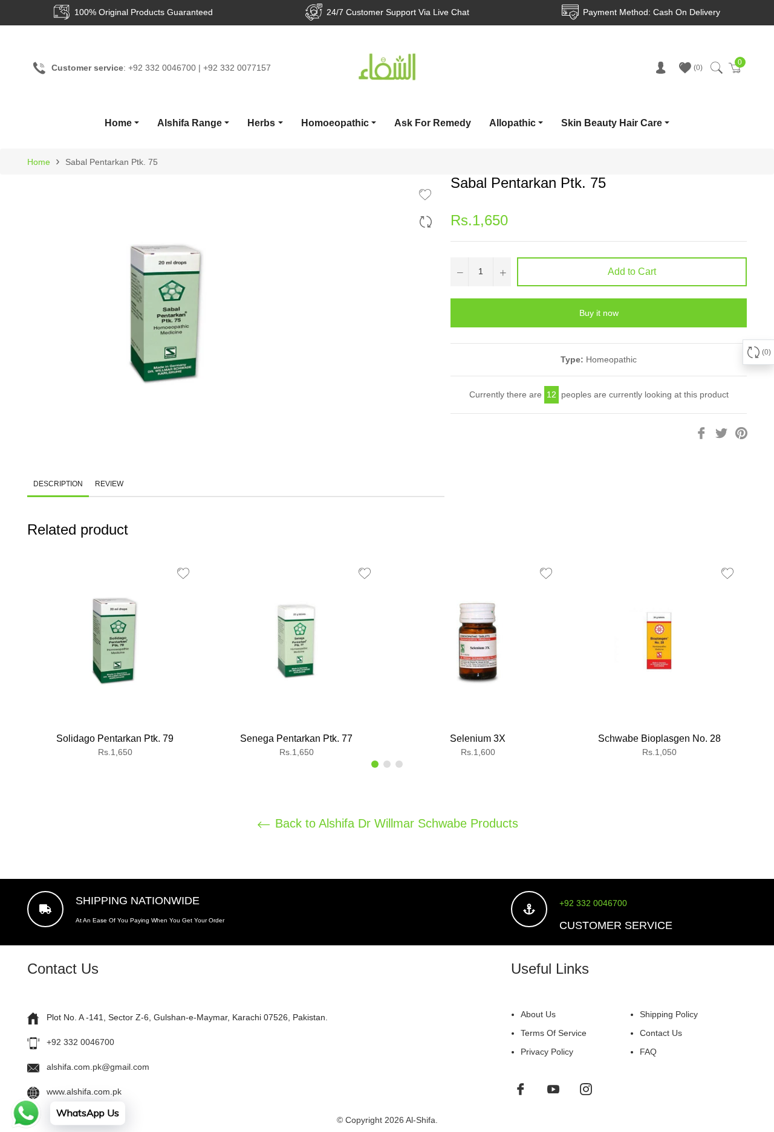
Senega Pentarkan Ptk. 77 (296, 738)
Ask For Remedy (432, 123)
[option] (115, 660)
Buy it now (599, 313)
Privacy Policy (547, 1051)
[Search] (716, 68)
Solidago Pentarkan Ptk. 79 (115, 738)
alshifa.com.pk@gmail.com (98, 1067)
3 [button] (399, 764)
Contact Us (661, 1033)
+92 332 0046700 (593, 903)
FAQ (648, 1051)
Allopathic (512, 123)
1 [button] (375, 764)
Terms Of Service (554, 1033)
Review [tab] (110, 484)
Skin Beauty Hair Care (611, 123)
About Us (538, 1014)
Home (118, 123)
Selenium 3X (478, 738)
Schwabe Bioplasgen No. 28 (659, 738)
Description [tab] (58, 484)
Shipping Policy (669, 1014)
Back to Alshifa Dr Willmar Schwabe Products (395, 823)
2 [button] (387, 764)
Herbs (261, 123)
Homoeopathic (335, 123)
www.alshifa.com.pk (84, 1091)
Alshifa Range (189, 123)
